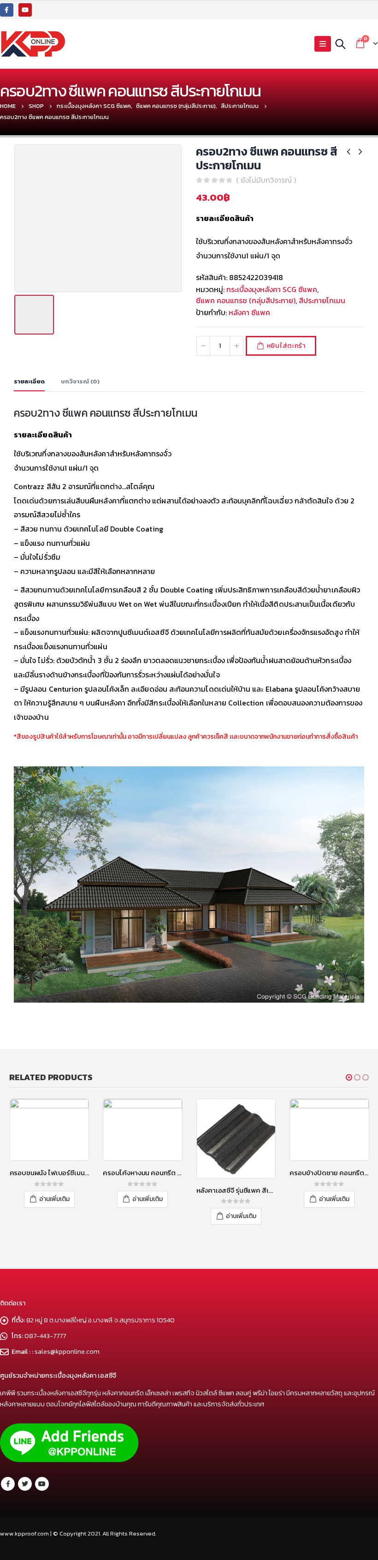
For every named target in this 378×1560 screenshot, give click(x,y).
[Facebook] (6, 10)
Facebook (8, 1484)
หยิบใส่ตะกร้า (286, 346)
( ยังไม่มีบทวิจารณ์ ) (266, 179)
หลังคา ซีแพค (249, 312)
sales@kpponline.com (67, 1351)
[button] (349, 1077)
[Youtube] (25, 10)
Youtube (42, 1484)
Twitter (25, 1484)
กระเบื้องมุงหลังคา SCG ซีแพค (271, 289)
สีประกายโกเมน (322, 300)
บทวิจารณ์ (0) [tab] (80, 381)
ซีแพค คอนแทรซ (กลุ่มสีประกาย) (245, 300)
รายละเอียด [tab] (29, 381)
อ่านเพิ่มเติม (54, 1199)
